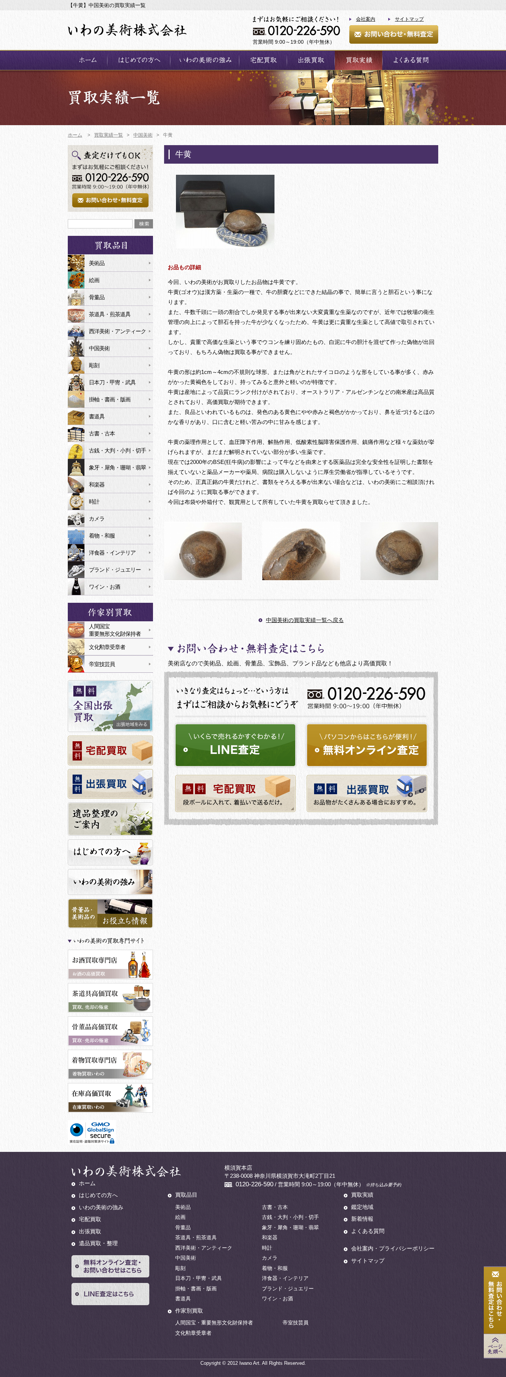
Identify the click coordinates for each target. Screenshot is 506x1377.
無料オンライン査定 (367, 745)
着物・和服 (102, 535)
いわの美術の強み (204, 60)
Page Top (495, 1346)
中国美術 (99, 348)
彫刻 (94, 365)
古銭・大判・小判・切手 (117, 450)
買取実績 (358, 60)
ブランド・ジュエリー (115, 569)
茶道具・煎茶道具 (109, 314)
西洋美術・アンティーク (117, 331)
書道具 (96, 416)
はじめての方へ (138, 60)
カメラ (96, 518)
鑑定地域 (362, 1207)
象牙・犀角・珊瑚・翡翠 (117, 467)
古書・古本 (102, 433)
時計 (94, 501)
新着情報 (362, 1219)
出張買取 (310, 60)
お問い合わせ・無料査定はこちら (495, 1300)
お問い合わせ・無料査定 (393, 34)
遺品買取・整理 (98, 1243)
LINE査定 (235, 745)
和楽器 (96, 484)
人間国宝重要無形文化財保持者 (115, 630)
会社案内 (365, 19)
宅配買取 (263, 60)
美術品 (96, 263)
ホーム (87, 60)
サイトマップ (409, 19)
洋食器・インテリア (112, 552)
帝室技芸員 (102, 664)
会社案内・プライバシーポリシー (393, 1248)
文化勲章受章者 (107, 647)
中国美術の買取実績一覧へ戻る (305, 620)
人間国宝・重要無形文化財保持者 (214, 1323)
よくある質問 (410, 60)
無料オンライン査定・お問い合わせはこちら (110, 1266)
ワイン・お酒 (104, 587)
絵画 (94, 280)
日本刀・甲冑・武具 (112, 382)
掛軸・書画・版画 (109, 399)
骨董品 (96, 297)
